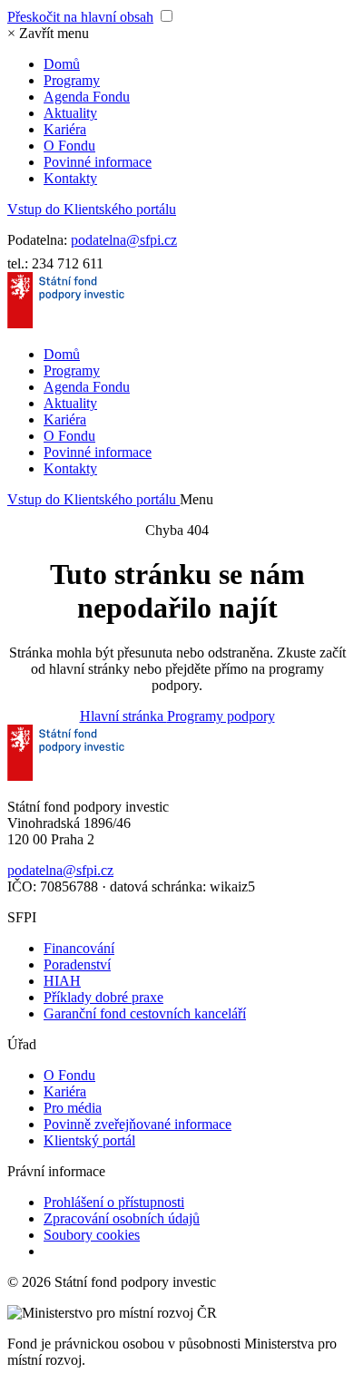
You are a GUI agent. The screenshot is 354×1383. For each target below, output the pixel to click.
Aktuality (70, 113)
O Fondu (69, 145)
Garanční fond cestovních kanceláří (145, 1013)
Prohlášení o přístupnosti (114, 1202)
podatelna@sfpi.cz (124, 240)
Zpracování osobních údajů (122, 1218)
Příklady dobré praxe (103, 997)
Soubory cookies (92, 1234)
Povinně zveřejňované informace (137, 1124)
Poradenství (77, 964)
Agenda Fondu (87, 96)
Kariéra (65, 129)
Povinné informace (98, 162)
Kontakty (70, 178)
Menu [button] (196, 499)
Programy (72, 80)
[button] (48, 33)
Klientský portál (89, 1140)
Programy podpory (221, 716)
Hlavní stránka (123, 716)
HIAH (62, 981)
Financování (79, 948)
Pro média (73, 1107)
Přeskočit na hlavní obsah (80, 16)
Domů (62, 64)
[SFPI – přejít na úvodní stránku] (65, 323)
